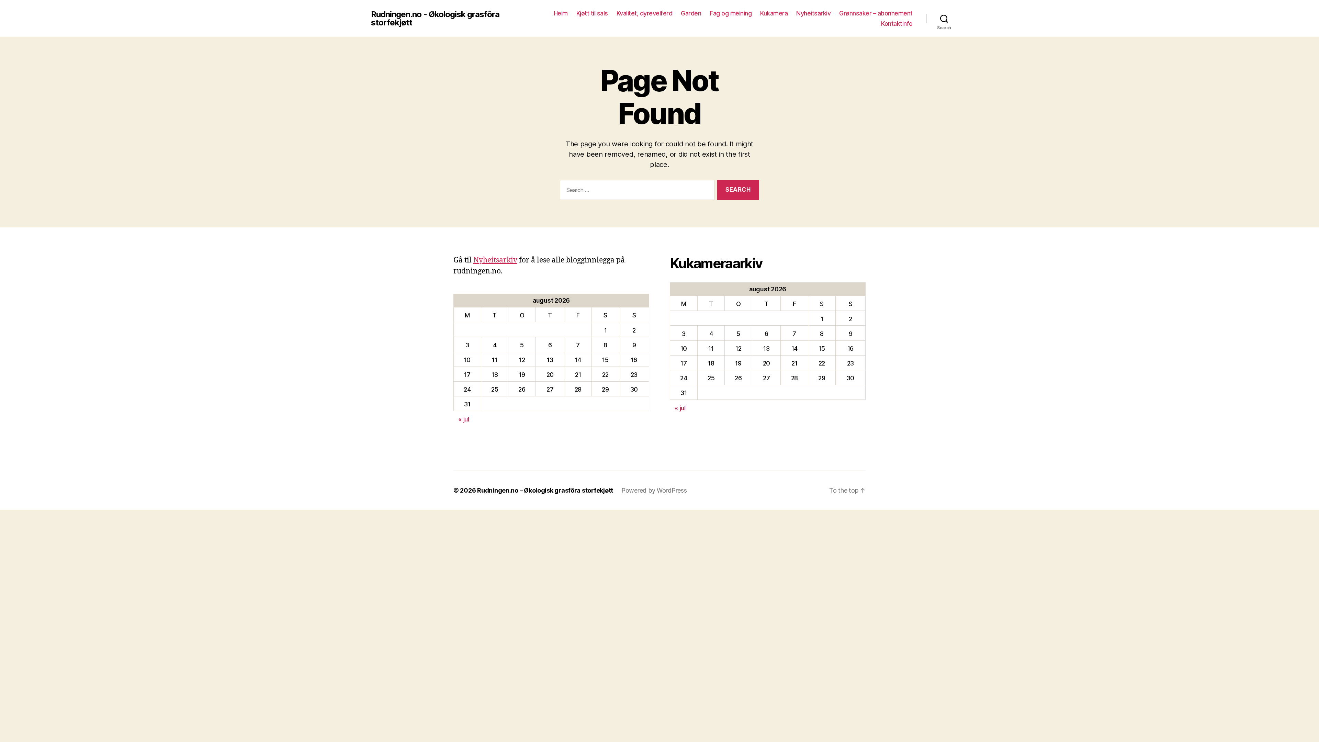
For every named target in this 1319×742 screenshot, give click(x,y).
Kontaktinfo (897, 23)
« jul (463, 419)
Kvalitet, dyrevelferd (645, 13)
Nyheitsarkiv (813, 13)
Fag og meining (731, 13)
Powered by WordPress (654, 490)
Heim (561, 13)
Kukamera (774, 13)
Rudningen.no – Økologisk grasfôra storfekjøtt (545, 490)
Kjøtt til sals (592, 13)
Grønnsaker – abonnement (876, 13)
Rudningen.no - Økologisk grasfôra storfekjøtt (435, 18)
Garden (691, 13)
